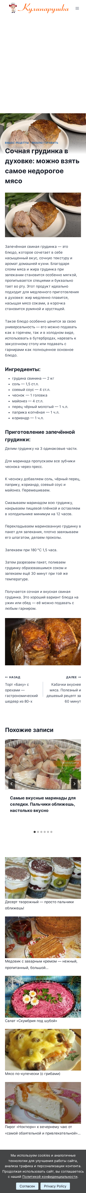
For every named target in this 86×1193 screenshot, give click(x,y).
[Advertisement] (43, 62)
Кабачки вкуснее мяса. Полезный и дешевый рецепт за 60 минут (64, 689)
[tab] (35, 832)
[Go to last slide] (11, 784)
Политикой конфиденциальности (49, 1176)
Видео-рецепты (17, 142)
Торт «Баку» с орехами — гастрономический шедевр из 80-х (21, 689)
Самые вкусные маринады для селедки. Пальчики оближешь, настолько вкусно (43, 804)
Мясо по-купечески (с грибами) (32, 1074)
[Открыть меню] (77, 8)
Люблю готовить (45, 142)
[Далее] (74, 784)
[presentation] (43, 764)
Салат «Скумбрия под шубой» (31, 1021)
